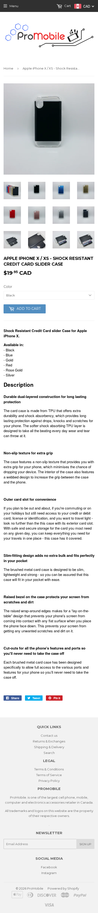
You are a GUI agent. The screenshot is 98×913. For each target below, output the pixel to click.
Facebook (49, 867)
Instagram (49, 873)
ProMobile (35, 888)
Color (8, 287)
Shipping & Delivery (49, 747)
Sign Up (85, 844)
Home (8, 68)
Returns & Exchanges (49, 741)
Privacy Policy (49, 781)
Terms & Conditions (49, 769)
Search (49, 753)
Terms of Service (49, 775)
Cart (67, 6)
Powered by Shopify (63, 888)
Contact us (49, 735)
